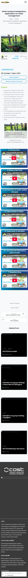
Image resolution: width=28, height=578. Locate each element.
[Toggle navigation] (25, 2)
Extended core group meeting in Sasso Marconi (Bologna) (14, 383)
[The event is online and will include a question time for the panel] (15, 130)
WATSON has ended (10, 351)
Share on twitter (15, 308)
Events (17, 19)
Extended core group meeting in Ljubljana (13, 417)
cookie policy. (10, 575)
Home (11, 19)
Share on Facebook (14, 303)
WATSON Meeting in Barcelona (13, 449)
